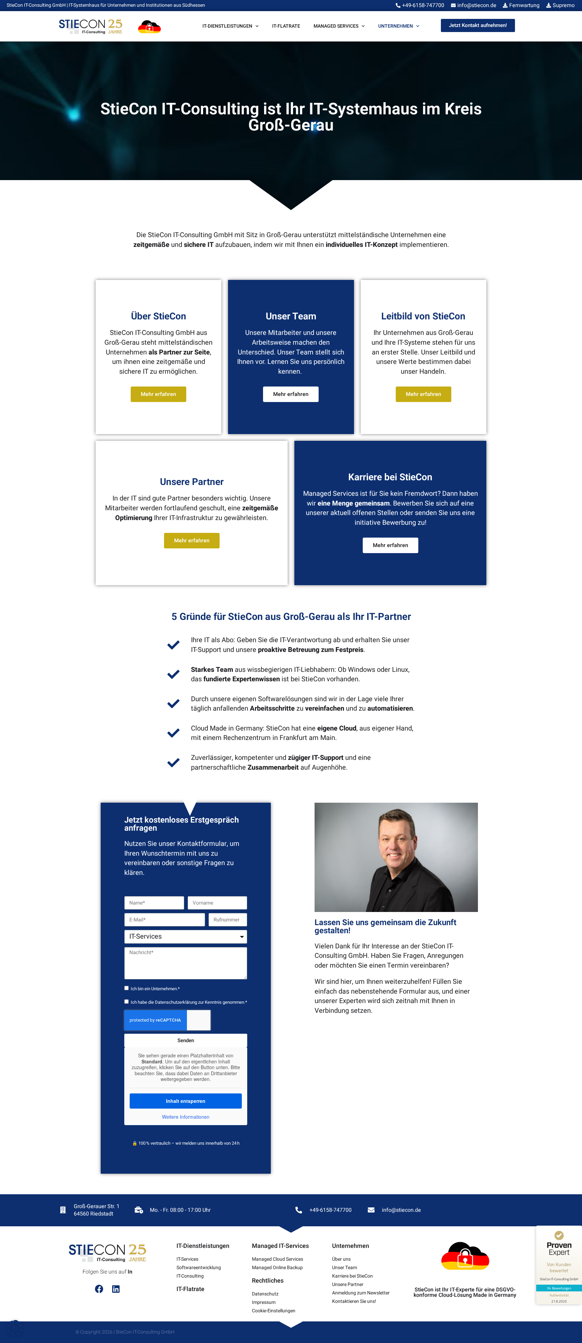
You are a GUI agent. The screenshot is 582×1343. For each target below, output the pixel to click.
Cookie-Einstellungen (273, 1310)
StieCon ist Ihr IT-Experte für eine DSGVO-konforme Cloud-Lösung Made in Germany (465, 1292)
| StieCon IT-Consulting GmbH (144, 1332)
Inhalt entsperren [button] (185, 1100)
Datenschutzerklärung (176, 1002)
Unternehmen (395, 26)
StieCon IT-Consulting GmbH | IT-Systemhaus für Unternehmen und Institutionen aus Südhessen (106, 5)
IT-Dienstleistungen (227, 26)
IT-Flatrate (286, 26)
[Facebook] (99, 1289)
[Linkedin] (115, 1289)
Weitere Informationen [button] (185, 1117)
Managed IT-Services (280, 1246)
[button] (15, 1328)
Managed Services (336, 26)
